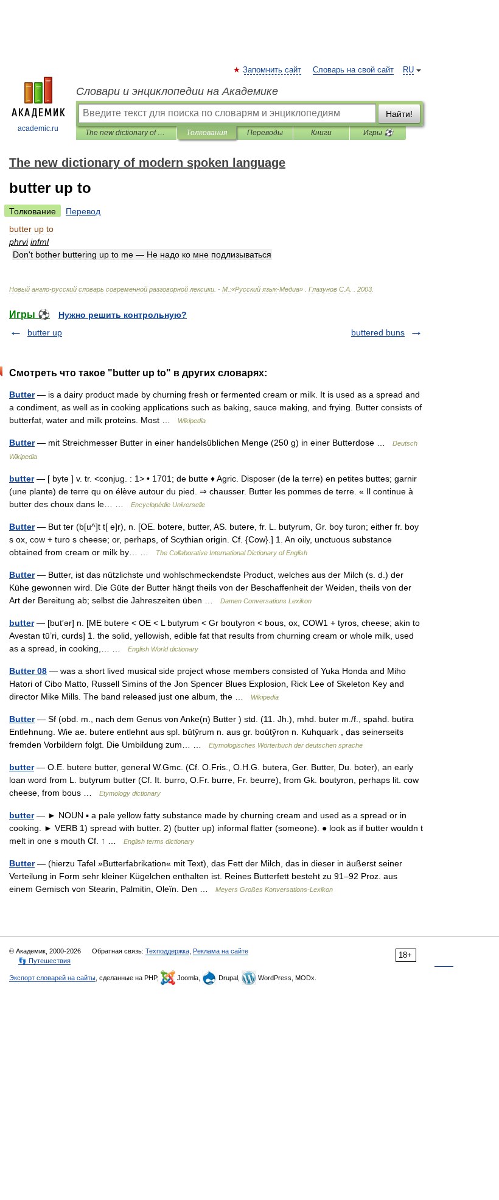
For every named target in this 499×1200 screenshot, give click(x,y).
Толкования (206, 132)
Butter (22, 394)
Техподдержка (167, 951)
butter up (44, 332)
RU (408, 70)
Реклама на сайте (220, 951)
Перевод (83, 211)
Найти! (399, 114)
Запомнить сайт (272, 70)
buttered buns (378, 332)
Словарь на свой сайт (353, 70)
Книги (321, 132)
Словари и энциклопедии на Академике (177, 91)
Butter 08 (28, 671)
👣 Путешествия (44, 960)
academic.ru (38, 128)
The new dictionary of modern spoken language (126, 132)
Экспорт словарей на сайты (52, 977)
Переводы (265, 132)
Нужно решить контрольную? (122, 315)
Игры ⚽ (378, 132)
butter (21, 478)
